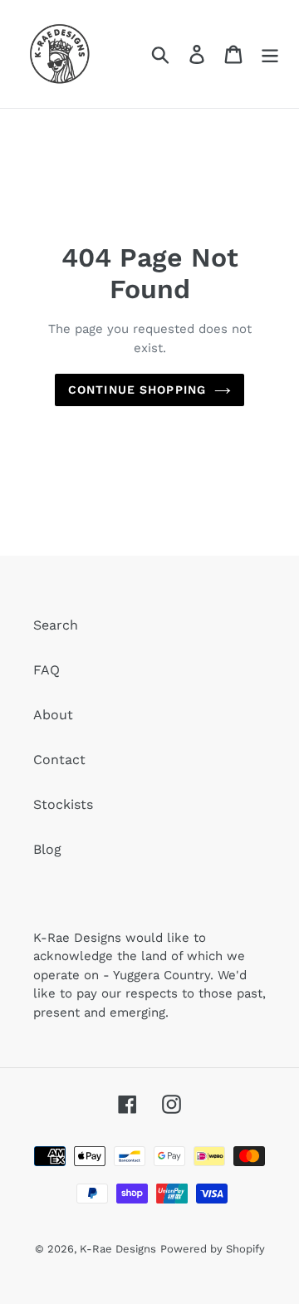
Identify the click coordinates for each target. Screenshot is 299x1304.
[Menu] (270, 54)
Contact (59, 759)
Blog (47, 849)
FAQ (46, 670)
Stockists (63, 804)
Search (55, 625)
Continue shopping (137, 389)
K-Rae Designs (118, 1249)
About (53, 715)
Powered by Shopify (212, 1249)
